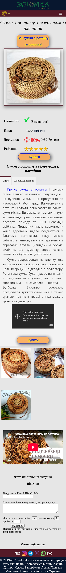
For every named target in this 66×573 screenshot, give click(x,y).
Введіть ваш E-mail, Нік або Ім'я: (21, 493)
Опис (5, 180)
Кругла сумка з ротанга (27, 189)
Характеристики (24, 180)
